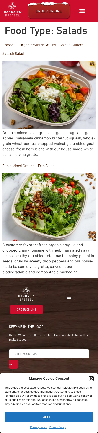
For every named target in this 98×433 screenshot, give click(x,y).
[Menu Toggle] (82, 11)
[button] (91, 378)
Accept (49, 416)
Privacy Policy (38, 427)
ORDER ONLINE (49, 10)
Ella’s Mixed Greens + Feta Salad (28, 165)
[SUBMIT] (13, 364)
